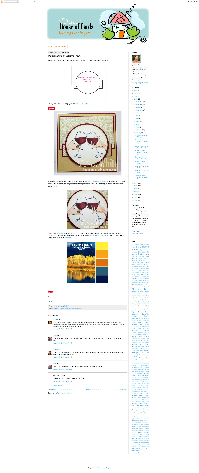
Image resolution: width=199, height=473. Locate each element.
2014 (136, 183)
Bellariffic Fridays (59, 308)
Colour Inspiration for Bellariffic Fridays (142, 147)
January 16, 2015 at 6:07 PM (62, 343)
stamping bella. (137, 404)
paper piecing (142, 357)
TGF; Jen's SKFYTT (143, 306)
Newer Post (52, 389)
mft (142, 340)
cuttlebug (139, 334)
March (138, 127)
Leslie (55, 349)
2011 (135, 191)
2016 (136, 96)
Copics (141, 254)
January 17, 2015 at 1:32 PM (62, 357)
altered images (142, 320)
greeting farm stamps (140, 336)
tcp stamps (140, 436)
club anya (146, 328)
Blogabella (62, 233)
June (137, 118)
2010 (136, 194)
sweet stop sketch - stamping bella (140, 426)
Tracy (55, 335)
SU (139, 285)
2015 (136, 99)
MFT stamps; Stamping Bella (140, 276)
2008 (136, 200)
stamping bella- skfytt (142, 401)
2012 (136, 189)
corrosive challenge (140, 330)
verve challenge (145, 448)
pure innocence (141, 359)
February (139, 130)
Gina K (146, 254)
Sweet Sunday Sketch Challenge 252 (141, 152)
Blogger (108, 468)
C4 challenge (142, 252)
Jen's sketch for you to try (140, 260)
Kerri (54, 363)
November (139, 104)
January (138, 133)
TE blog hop (135, 304)
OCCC (144, 280)
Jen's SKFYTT (144, 258)
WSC (136, 320)
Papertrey (134, 282)
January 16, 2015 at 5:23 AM (62, 329)
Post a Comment (56, 385)
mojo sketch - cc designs (142, 354)
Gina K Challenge (138, 256)
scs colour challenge (143, 367)
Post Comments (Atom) (64, 393)
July (137, 115)
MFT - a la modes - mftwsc (139, 270)
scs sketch (134, 369)
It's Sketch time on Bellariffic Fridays (141, 158)
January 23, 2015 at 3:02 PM (62, 381)
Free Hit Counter (137, 234)
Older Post (123, 389)
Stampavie (146, 287)
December (139, 101)
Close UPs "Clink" (81, 104)
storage (133, 412)
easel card (146, 334)
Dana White (138, 65)
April (137, 124)
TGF (145, 304)
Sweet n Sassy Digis (143, 301)
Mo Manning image (137, 280)
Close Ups (68, 308)
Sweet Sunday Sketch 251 (140, 162)
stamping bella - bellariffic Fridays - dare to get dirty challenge (140, 371)
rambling (142, 363)
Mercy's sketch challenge (140, 278)
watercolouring (136, 450)
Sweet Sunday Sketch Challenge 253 (141, 141)
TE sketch (141, 304)
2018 (136, 90)
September (139, 110)
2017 (136, 93)
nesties (134, 357)
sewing (139, 369)
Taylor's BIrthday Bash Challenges (140, 308)
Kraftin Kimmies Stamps (140, 262)
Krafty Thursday (136, 264)
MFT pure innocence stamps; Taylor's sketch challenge (140, 272)
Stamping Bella (76, 308)
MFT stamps (145, 274)
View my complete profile (140, 83)
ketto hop (140, 338)
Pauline (55, 319)
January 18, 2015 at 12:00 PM (63, 369)
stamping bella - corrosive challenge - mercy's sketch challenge (140, 385)
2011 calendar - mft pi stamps (140, 244)
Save (53, 109)
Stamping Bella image (96, 235)
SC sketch (140, 282)
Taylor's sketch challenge (140, 312)
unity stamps (136, 449)
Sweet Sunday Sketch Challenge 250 (141, 177)
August (138, 113)
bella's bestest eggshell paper (98, 181)
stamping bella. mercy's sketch (140, 407)
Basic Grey (135, 247)
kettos (144, 338)
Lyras (143, 264)
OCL (148, 280)
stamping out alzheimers (140, 410)
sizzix (142, 369)
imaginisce (134, 338)
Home (50, 46)
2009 (136, 197)
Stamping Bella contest (138, 291)
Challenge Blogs (60, 46)
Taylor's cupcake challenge (140, 310)
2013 (136, 186)
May (137, 121)
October (138, 107)
